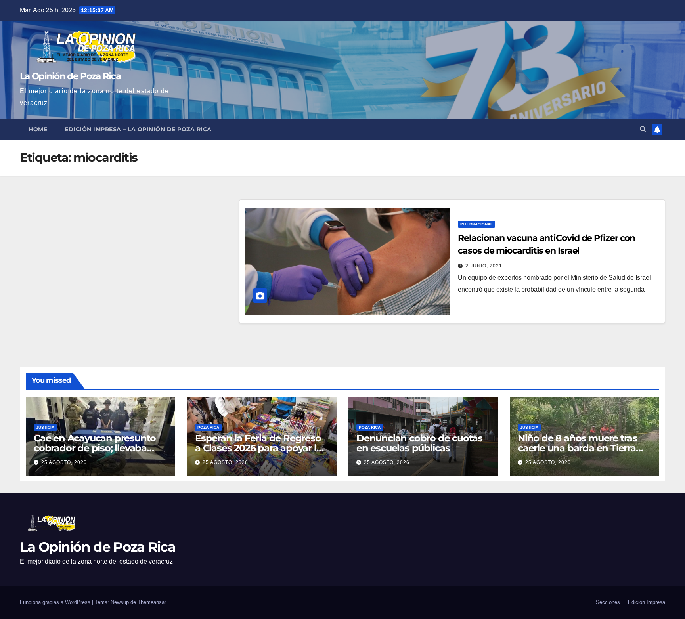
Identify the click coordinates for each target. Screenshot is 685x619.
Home (38, 129)
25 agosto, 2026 (64, 462)
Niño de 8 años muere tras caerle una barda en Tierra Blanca (577, 448)
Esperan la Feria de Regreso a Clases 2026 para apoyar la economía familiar (258, 448)
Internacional (476, 224)
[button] (643, 129)
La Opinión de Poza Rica (70, 76)
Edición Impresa (646, 602)
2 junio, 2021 (483, 266)
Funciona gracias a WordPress (56, 602)
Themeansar (152, 602)
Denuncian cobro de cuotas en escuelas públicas (419, 443)
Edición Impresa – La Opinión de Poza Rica (138, 129)
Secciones (608, 602)
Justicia (45, 427)
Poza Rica (208, 427)
